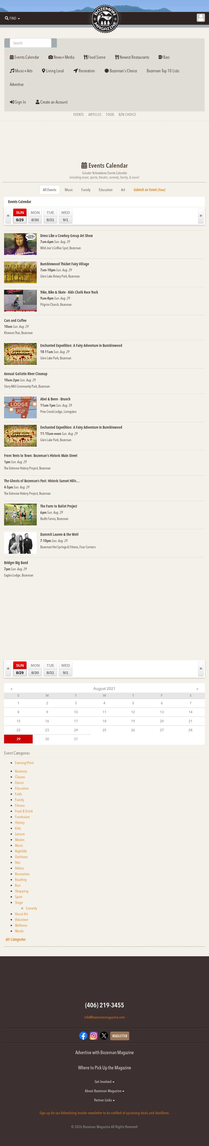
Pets (17, 862)
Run (18, 885)
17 (76, 721)
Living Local (54, 70)
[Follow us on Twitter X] (104, 1035)
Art (123, 189)
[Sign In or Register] (201, 18)
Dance (19, 782)
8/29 (20, 216)
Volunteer (21, 919)
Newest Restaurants (134, 57)
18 (104, 721)
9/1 (65, 216)
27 (162, 730)
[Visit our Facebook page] (83, 1035)
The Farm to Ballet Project (58, 506)
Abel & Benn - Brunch (55, 399)
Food (110, 114)
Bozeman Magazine (104, 19)
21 (190, 721)
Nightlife (21, 851)
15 (18, 721)
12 (133, 712)
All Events (49, 189)
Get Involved (103, 1081)
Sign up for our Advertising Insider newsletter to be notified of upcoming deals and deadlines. (104, 1112)
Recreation (86, 70)
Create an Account (53, 102)
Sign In (20, 102)
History (19, 822)
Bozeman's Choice (123, 70)
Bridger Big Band (16, 562)
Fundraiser (22, 816)
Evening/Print (24, 762)
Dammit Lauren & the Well (59, 534)
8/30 (35, 216)
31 (76, 739)
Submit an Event (149, 189)
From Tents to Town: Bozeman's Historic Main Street (40, 455)
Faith (18, 794)
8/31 (50, 216)
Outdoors (21, 856)
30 (47, 739)
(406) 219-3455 (104, 1005)
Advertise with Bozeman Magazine (104, 1052)
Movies (19, 839)
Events (78, 114)
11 (104, 712)
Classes (20, 776)
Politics (19, 868)
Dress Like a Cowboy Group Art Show (66, 235)
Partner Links (103, 1100)
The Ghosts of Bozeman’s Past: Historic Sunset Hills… (42, 480)
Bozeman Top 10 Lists (163, 70)
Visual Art (21, 913)
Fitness (20, 805)
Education (106, 189)
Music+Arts (23, 70)
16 (47, 721)
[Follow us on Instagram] (94, 1035)
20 (162, 721)
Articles (95, 114)
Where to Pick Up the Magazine (104, 1067)
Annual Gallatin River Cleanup (25, 373)
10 (76, 712)
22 (18, 730)
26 (133, 730)
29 (18, 739)
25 (104, 730)
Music (69, 189)
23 (47, 730)
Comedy (31, 908)
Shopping (22, 891)
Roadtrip (21, 879)
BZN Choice (127, 114)
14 (190, 712)
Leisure (20, 834)
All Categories (16, 939)
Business (21, 771)
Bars (166, 57)
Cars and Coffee (15, 320)
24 (76, 730)
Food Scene (96, 57)
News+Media (63, 57)
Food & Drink (24, 811)
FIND (13, 18)
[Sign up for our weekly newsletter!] (119, 1035)
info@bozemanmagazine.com (104, 1017)
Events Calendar (26, 57)
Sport (18, 896)
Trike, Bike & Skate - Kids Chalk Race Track (69, 292)
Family (85, 189)
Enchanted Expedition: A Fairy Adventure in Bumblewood (81, 345)
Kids (18, 828)
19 (133, 721)
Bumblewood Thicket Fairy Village (64, 263)
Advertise (17, 84)
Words (19, 931)
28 (190, 730)
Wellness (21, 925)
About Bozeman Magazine (103, 1090)
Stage (19, 902)
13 (162, 712)
